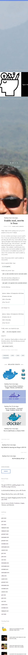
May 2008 (3, 614)
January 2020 (4, 534)
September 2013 (5, 572)
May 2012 (3, 601)
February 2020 (5, 531)
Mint (17, 226)
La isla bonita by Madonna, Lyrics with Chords (13, 490)
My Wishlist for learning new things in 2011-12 (13, 444)
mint (23, 355)
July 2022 (3, 521)
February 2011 (5, 611)
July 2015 (3, 553)
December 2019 (5, 537)
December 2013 (5, 563)
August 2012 (4, 591)
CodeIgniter (5, 355)
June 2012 (3, 598)
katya (12, 355)
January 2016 (4, 540)
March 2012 (4, 604)
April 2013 (3, 575)
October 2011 (4, 607)
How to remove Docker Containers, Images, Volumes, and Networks (14, 386)
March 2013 (4, 579)
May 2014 (3, 559)
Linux (13, 226)
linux (18, 355)
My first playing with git (19, 458)
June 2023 (3, 518)
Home (11, 167)
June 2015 (3, 556)
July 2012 (3, 595)
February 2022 (5, 527)
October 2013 (4, 569)
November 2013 (5, 566)
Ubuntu (21, 226)
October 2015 (4, 543)
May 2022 (3, 524)
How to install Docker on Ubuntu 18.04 (14, 431)
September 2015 (5, 547)
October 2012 (4, 588)
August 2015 (4, 550)
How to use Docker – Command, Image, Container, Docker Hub (14, 409)
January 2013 (4, 582)
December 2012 (5, 585)
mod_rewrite (6, 357)
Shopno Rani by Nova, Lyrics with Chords (12, 494)
